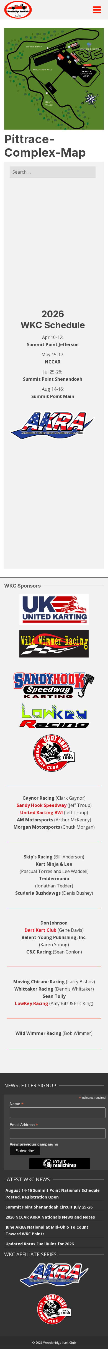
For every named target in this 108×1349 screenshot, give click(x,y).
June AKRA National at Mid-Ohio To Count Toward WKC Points (47, 1230)
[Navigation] (97, 10)
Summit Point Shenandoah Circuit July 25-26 (49, 1207)
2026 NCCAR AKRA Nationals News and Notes (50, 1217)
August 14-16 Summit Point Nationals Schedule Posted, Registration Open (53, 1194)
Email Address (24, 1124)
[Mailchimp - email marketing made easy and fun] (59, 1168)
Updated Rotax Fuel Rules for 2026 (40, 1243)
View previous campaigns (34, 1144)
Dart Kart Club (40, 930)
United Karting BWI (41, 812)
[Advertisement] (54, 243)
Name (17, 1104)
